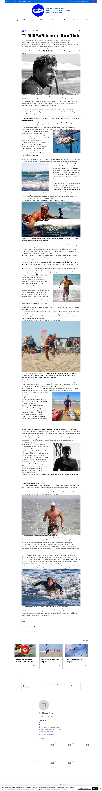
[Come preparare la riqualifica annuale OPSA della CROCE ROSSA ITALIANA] (25, 650)
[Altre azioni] (79, 31)
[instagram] (92, 1)
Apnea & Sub (56, 20)
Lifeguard (33, 20)
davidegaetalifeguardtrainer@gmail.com (78, 1)
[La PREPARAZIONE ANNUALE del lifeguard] (51, 650)
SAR (40, 20)
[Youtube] (95, 1)
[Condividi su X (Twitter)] (26, 626)
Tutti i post (17, 20)
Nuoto (66, 20)
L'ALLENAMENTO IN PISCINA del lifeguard (76, 661)
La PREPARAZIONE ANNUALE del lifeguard (50, 661)
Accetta (95, 788)
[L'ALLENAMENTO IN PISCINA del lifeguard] (76, 650)
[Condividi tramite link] (34, 626)
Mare (25, 20)
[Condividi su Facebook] (22, 626)
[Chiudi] (100, 788)
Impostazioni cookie (84, 788)
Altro (78, 20)
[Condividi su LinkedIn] (30, 626)
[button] (86, 20)
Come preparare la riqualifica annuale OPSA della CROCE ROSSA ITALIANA (25, 661)
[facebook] (90, 1)
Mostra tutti (85, 640)
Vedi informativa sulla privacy (58, 789)
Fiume (47, 20)
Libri (72, 20)
